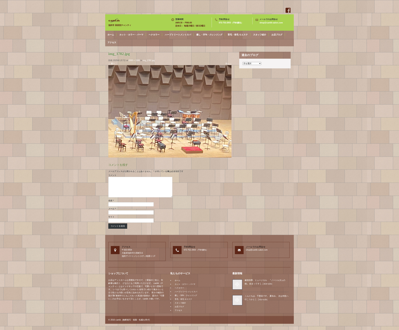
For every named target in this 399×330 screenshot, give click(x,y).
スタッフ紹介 (259, 34)
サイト (111, 217)
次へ (228, 63)
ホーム (111, 34)
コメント (112, 175)
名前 (111, 200)
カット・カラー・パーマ (131, 34)
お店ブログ (277, 34)
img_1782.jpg (149, 60)
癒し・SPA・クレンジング (209, 34)
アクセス (112, 42)
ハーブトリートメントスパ (178, 34)
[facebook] (288, 10)
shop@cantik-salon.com (271, 23)
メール (112, 209)
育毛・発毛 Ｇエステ (238, 34)
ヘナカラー (154, 34)
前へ (111, 63)
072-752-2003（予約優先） (231, 23)
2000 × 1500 (134, 60)
